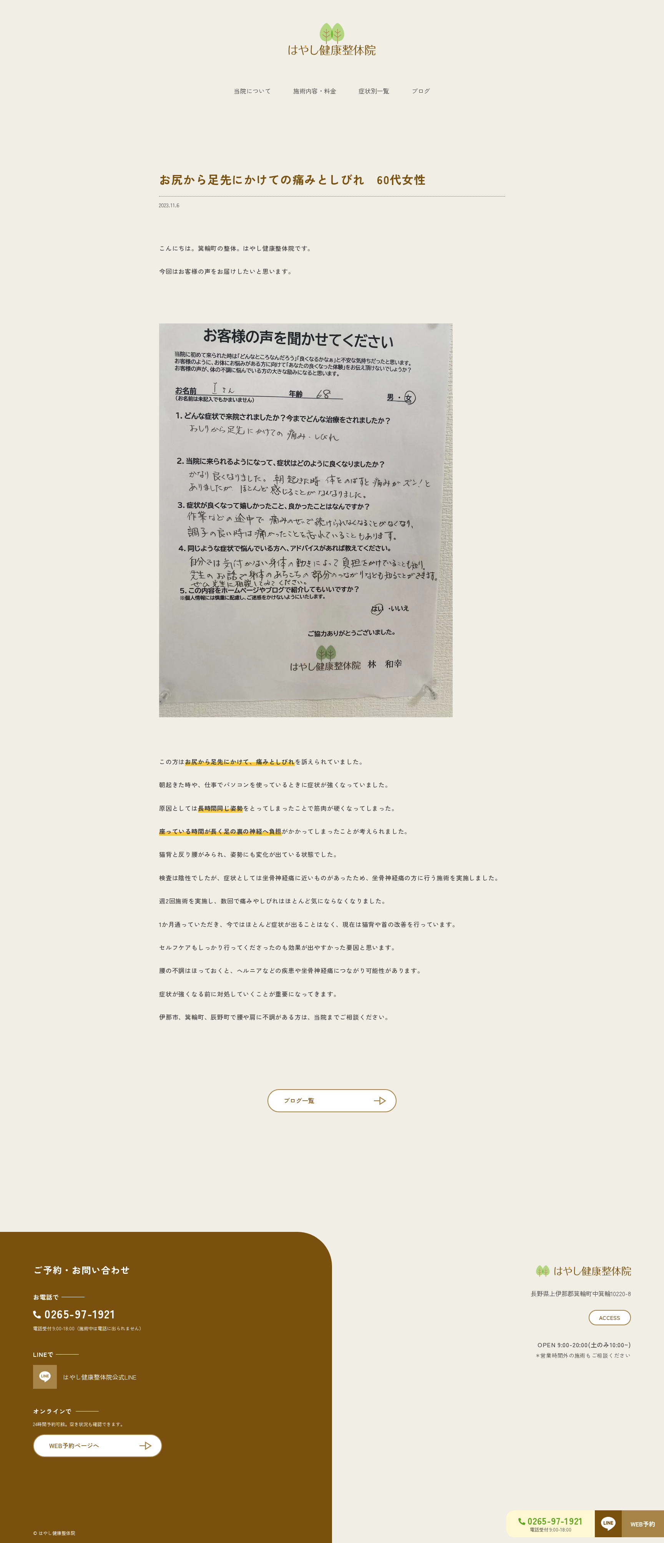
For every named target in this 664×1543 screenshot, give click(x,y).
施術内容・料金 (314, 90)
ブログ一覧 (299, 1100)
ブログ (421, 90)
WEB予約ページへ (74, 1445)
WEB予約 (643, 1523)
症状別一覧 (374, 90)
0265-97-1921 (80, 1313)
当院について (252, 90)
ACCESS (609, 1317)
